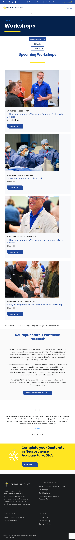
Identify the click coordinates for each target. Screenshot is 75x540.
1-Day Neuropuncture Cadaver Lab (25, 178)
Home (6, 14)
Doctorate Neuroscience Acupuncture (49, 497)
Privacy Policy (44, 521)
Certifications (44, 493)
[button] (71, 8)
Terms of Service (45, 524)
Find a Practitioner (11, 521)
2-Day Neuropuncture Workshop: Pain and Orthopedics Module (35, 115)
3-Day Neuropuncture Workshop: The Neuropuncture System (35, 241)
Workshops (43, 490)
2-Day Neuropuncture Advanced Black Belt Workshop (34, 304)
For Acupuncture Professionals (20, 14)
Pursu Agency (9, 537)
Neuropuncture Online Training (52, 486)
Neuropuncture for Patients (15, 517)
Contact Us (43, 517)
